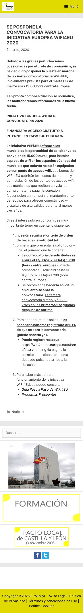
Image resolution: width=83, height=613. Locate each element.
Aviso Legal (57, 596)
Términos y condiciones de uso (52, 601)
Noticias (18, 412)
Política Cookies (41, 606)
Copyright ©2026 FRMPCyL (24, 596)
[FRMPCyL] (8, 6)
